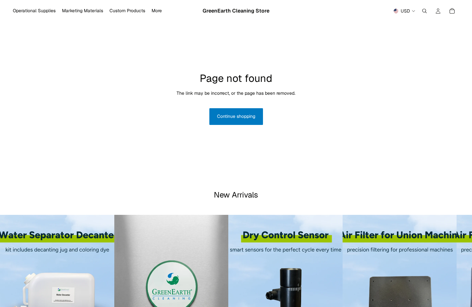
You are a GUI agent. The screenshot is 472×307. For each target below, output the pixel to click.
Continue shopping (236, 116)
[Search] (424, 11)
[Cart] (452, 11)
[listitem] (156, 11)
